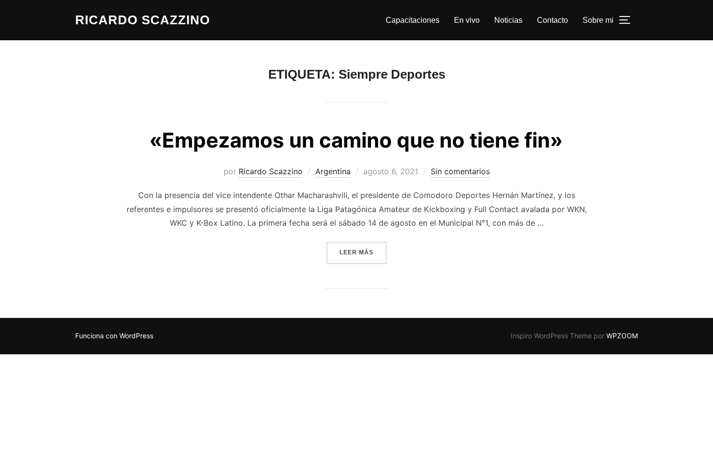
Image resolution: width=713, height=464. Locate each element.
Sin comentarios (460, 171)
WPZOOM (622, 335)
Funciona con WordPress (114, 335)
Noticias (508, 20)
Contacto (552, 20)
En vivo (467, 20)
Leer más (363, 252)
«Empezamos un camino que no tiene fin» (356, 140)
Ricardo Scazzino (142, 20)
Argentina (333, 171)
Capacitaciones (412, 20)
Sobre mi (598, 20)
